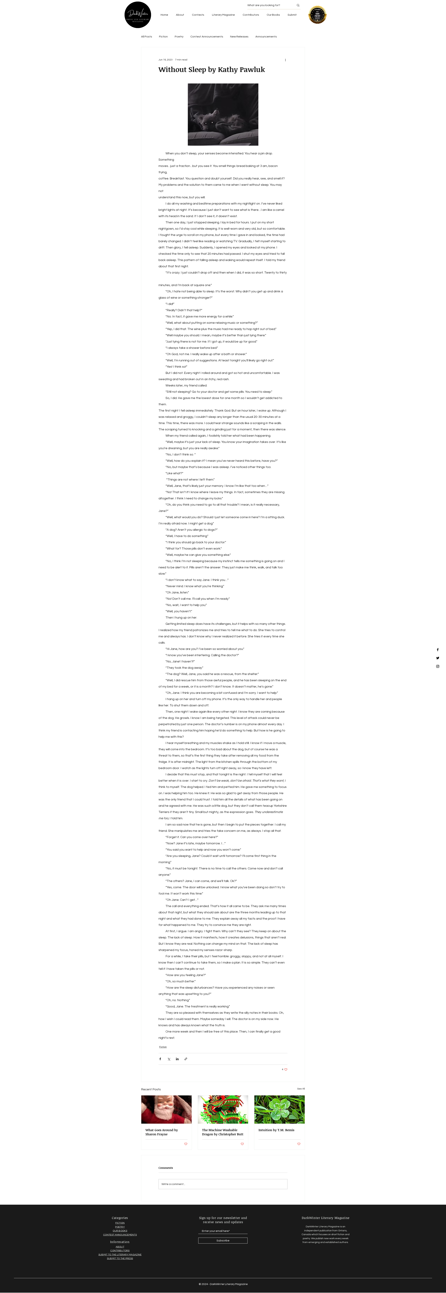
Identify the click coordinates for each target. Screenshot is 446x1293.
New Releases (239, 36)
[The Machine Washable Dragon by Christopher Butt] (223, 1109)
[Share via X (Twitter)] (168, 1059)
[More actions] (285, 60)
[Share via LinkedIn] (177, 1059)
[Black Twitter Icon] (438, 658)
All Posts (146, 36)
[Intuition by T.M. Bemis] (279, 1109)
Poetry (179, 36)
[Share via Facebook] (160, 1059)
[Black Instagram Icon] (438, 666)
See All (301, 1089)
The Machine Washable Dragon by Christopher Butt (222, 1132)
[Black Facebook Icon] (438, 650)
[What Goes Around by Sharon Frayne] (166, 1109)
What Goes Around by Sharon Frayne (161, 1132)
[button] (273, 15)
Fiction (163, 36)
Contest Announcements (206, 36)
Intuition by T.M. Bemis (276, 1130)
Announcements (266, 36)
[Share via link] (185, 1059)
